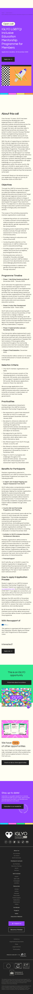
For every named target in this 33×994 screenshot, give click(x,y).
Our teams (16, 855)
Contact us (16, 939)
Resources (16, 886)
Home (3, 12)
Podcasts (16, 893)
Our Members (16, 864)
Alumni (16, 868)
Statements (16, 902)
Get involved (9, 12)
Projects (16, 910)
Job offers (16, 883)
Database (16, 907)
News (16, 913)
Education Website (16, 916)
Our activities (16, 853)
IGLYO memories (16, 857)
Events (16, 876)
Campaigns (16, 880)
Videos (16, 904)
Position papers (17, 897)
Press (16, 944)
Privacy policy (16, 949)
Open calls (16, 878)
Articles (17, 889)
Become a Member (16, 866)
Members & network (16, 861)
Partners (16, 870)
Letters (16, 891)
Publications (16, 900)
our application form (8, 589)
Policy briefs (16, 895)
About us (16, 850)
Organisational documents (16, 941)
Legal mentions (16, 946)
